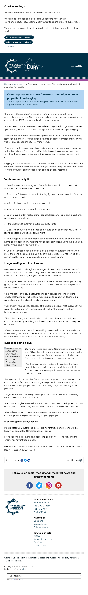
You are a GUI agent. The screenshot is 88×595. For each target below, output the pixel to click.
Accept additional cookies (18, 37)
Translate (20, 579)
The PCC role (40, 509)
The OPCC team (42, 506)
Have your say (41, 545)
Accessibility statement (68, 558)
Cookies (10, 561)
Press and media (48, 558)
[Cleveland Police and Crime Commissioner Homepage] (14, 66)
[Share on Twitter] (25, 460)
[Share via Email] (28, 460)
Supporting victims (43, 539)
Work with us (40, 512)
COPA (37, 536)
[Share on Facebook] (22, 460)
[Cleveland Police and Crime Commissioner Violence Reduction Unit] (34, 65)
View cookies (10, 46)
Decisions (38, 521)
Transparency (40, 524)
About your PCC (42, 502)
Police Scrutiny (41, 527)
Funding (38, 542)
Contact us (9, 558)
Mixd (24, 569)
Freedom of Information (27, 558)
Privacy (18, 561)
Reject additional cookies (17, 42)
